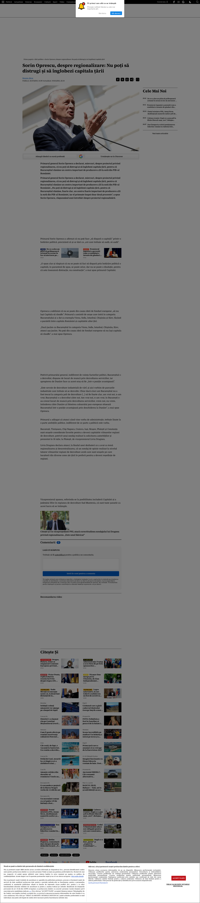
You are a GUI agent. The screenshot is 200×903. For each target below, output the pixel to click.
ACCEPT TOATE (179, 878)
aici (30, 891)
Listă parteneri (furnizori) (98, 883)
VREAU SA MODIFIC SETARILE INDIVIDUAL (177, 885)
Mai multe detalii (77, 876)
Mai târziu (102, 13)
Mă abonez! (116, 13)
